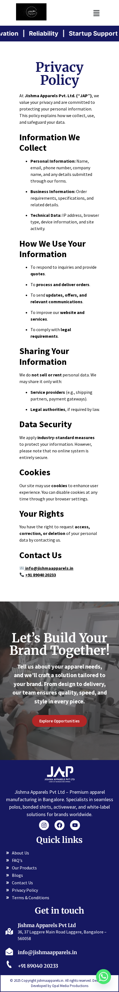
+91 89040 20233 (38, 966)
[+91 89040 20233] (9, 965)
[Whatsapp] (103, 977)
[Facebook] (59, 825)
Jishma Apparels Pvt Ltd (47, 925)
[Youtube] (75, 825)
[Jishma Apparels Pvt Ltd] (9, 931)
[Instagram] (44, 825)
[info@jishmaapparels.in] (9, 951)
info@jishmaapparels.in (49, 568)
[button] (96, 13)
